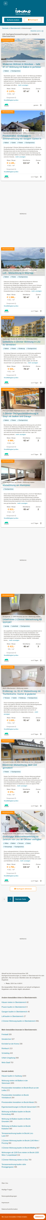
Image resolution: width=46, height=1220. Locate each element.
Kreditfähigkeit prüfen (11, 100)
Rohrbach (5, 1048)
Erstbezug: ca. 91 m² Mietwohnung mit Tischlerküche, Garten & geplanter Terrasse (22, 692)
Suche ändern (14, 20)
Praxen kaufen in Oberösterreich (14, 1007)
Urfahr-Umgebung (8, 1058)
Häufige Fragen (7, 1189)
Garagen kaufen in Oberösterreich (14, 1012)
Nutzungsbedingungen (9, 1196)
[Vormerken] (41, 42)
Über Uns (5, 1183)
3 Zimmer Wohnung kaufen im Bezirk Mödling (19, 1148)
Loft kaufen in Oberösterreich (12, 1016)
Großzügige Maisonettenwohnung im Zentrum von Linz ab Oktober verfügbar (22, 838)
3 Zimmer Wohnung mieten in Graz (15, 1160)
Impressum (5, 1202)
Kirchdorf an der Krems (10, 1044)
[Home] (23, 11)
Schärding (5, 1053)
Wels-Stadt (6, 1062)
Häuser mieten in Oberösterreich (14, 1002)
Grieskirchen (6, 1039)
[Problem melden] (40, 105)
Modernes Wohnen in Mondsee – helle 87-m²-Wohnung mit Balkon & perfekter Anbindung (22, 66)
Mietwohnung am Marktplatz (16, 485)
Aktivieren (39, 1217)
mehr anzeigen (23, 85)
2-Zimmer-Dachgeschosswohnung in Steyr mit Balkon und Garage (20, 415)
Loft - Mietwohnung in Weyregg (18, 273)
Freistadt (5, 1034)
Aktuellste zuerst (35, 31)
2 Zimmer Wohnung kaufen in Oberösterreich (19, 1021)
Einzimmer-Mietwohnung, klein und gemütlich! (20, 766)
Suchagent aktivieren (24, 889)
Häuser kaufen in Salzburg (12, 1076)
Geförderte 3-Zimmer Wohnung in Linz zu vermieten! (22, 343)
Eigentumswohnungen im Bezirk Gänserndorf (19, 1107)
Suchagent (34, 20)
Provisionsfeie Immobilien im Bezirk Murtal (18, 1102)
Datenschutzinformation (10, 1209)
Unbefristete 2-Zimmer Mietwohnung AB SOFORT (22, 620)
